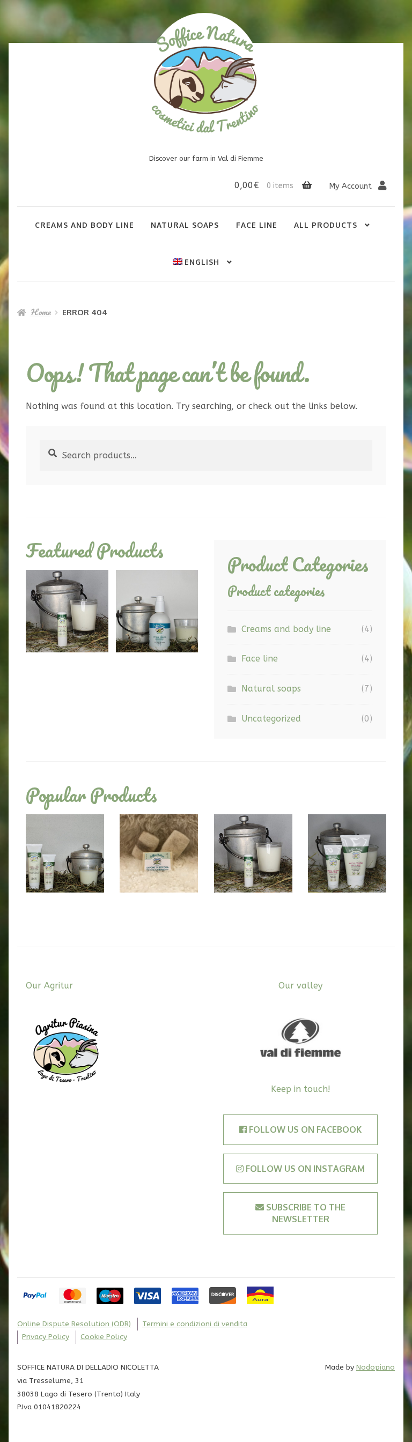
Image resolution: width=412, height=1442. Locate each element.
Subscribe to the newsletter (304, 1213)
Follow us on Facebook (304, 1129)
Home (40, 312)
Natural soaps (185, 224)
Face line (256, 224)
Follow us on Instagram (304, 1168)
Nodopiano (375, 1367)
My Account (351, 186)
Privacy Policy (45, 1336)
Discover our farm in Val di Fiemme (206, 158)
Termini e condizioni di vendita (194, 1323)
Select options (65, 853)
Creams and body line (84, 224)
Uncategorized (271, 718)
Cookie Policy (103, 1336)
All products (325, 224)
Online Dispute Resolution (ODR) (74, 1323)
